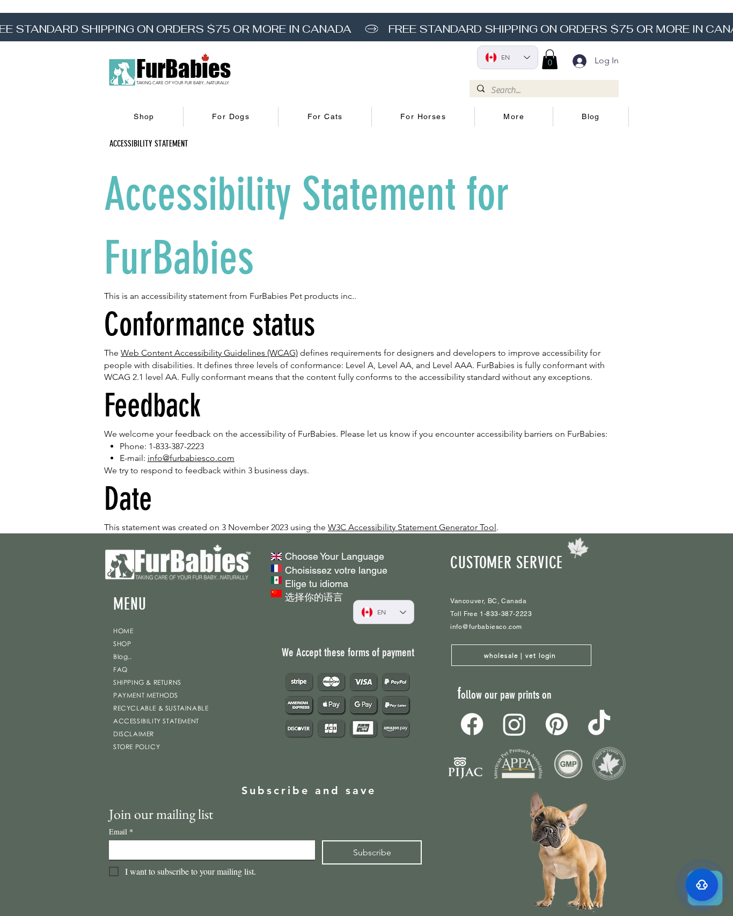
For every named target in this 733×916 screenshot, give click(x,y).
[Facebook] (472, 724)
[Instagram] (514, 724)
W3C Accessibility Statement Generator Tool (412, 527)
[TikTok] (599, 724)
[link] (549, 59)
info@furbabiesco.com (191, 458)
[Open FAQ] (702, 885)
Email (121, 831)
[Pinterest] (556, 724)
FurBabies (183, 69)
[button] (144, 117)
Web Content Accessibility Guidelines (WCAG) (209, 353)
